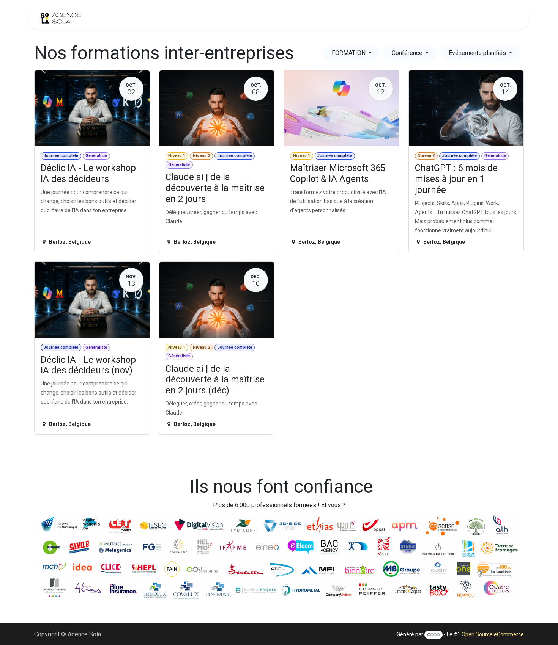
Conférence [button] (408, 52)
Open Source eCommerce (493, 634)
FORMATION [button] (349, 52)
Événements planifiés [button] (478, 52)
